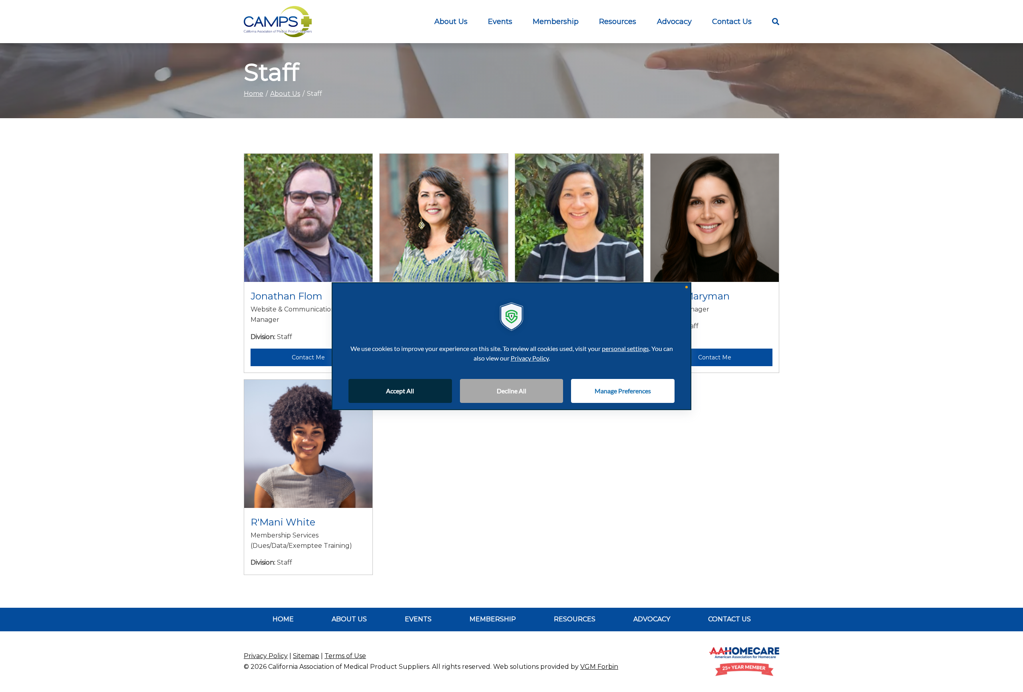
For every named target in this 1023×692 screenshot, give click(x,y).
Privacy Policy (266, 656)
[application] (511, 346)
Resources (574, 619)
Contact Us (732, 21)
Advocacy (674, 21)
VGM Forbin (599, 666)
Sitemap (306, 656)
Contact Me (308, 357)
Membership (556, 21)
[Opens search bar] (770, 22)
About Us (451, 21)
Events (500, 21)
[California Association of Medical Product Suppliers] (278, 21)
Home (253, 93)
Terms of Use (345, 656)
